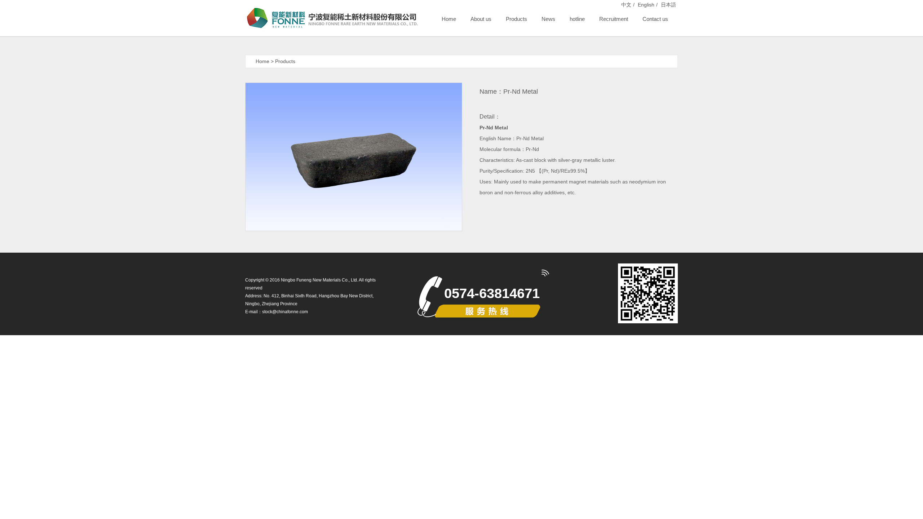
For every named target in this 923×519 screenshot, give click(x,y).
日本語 (668, 5)
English (646, 5)
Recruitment (613, 19)
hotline (577, 19)
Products (516, 19)
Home (449, 19)
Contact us (655, 19)
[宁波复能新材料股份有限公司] (331, 18)
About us (481, 19)
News (548, 19)
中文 (626, 5)
